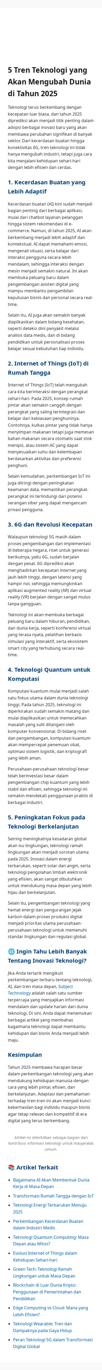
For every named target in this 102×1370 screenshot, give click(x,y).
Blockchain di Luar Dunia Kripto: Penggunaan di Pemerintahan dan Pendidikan (47, 1291)
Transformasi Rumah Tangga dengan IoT (53, 1196)
